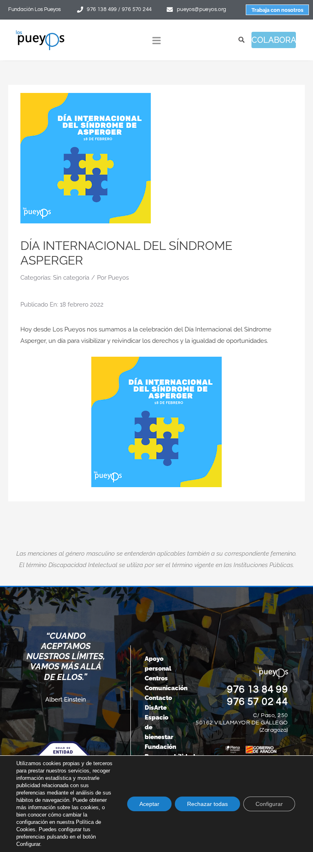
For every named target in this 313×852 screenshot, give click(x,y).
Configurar (269, 804)
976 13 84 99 (257, 689)
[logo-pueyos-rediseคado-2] (40, 32)
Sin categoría (71, 277)
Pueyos (118, 277)
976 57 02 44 (257, 701)
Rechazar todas (207, 804)
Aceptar (149, 804)
